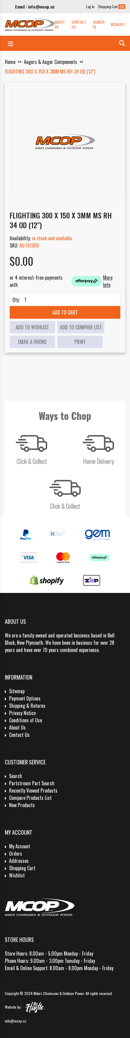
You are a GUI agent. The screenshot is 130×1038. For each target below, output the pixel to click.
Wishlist (118, 24)
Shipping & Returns (27, 705)
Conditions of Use (25, 720)
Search (99, 22)
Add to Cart (65, 312)
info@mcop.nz (15, 1020)
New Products (22, 805)
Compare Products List (30, 797)
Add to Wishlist (32, 327)
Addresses (19, 860)
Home (10, 61)
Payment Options (25, 698)
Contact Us (79, 24)
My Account (19, 846)
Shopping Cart (22, 868)
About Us (60, 24)
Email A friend (32, 341)
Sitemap (16, 691)
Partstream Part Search (31, 783)
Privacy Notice (22, 713)
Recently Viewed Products (33, 790)
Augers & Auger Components (50, 61)
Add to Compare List (81, 327)
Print (80, 341)
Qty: (16, 299)
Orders (15, 853)
